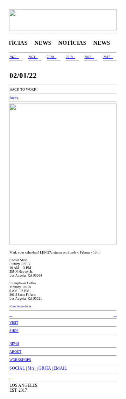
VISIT (13, 323)
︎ (115, 314)
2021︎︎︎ (33, 57)
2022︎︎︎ (14, 57)
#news (13, 97)
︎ (10, 314)
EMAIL (60, 368)
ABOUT (15, 352)
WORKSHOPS (20, 360)
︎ (11, 377)
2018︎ (89, 57)
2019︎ (70, 57)
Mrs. (32, 368)
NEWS (14, 343)
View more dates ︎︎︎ (22, 306)
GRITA (44, 368)
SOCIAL (17, 368)
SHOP (14, 331)
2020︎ (51, 57)
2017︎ (108, 57)
